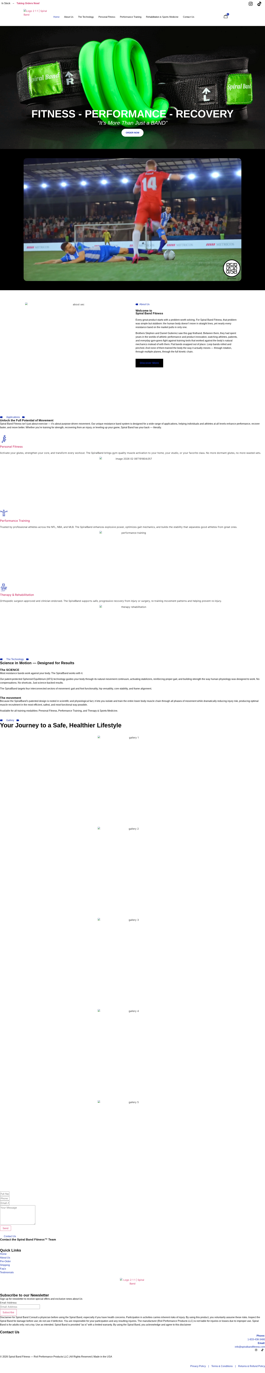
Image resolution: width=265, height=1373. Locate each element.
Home (56, 17)
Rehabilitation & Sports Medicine (162, 17)
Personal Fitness (106, 17)
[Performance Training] (4, 513)
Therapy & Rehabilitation (17, 595)
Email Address (8, 1302)
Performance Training (130, 17)
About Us (68, 17)
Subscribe (8, 1312)
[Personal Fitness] (4, 439)
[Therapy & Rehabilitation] (4, 587)
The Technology (86, 17)
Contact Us (188, 17)
